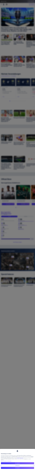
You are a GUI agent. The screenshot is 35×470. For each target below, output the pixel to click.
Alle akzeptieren (17, 463)
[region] (17, 459)
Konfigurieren (17, 465)
